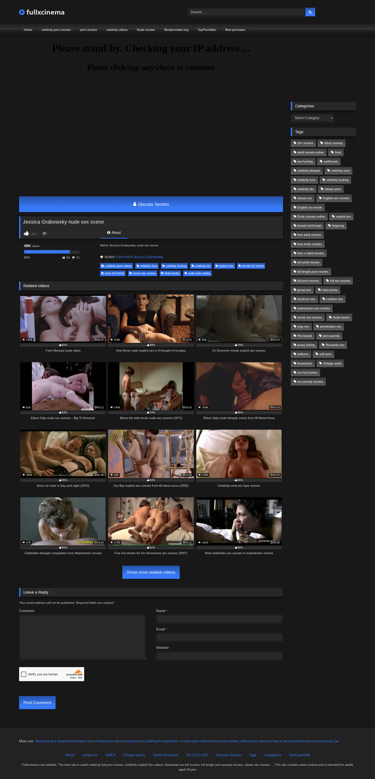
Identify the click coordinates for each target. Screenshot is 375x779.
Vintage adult (332, 363)
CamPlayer (152, 741)
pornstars (171, 741)
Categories (272, 755)
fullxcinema (45, 12)
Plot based (304, 335)
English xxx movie (309, 207)
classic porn (333, 189)
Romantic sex (335, 345)
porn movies (88, 29)
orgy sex (303, 326)
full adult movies (308, 262)
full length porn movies (312, 271)
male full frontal (114, 273)
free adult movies (309, 234)
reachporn (133, 741)
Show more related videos (151, 572)
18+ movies (305, 143)
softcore (302, 354)
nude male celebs (199, 273)
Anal (338, 152)
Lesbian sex (334, 299)
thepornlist (65, 741)
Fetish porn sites (109, 741)
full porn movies (308, 280)
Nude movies (146, 29)
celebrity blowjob (308, 170)
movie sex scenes (144, 273)
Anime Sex (84, 741)
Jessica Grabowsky (148, 257)
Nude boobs (171, 273)
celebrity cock (340, 170)
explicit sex (226, 265)
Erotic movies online (311, 216)
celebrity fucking (176, 265)
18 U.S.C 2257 (197, 755)
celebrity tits (203, 265)
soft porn (325, 354)
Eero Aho (123, 257)
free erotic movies (309, 244)
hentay (274, 741)
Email (161, 629)
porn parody (331, 335)
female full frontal (253, 265)
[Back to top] (361, 766)
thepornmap (44, 741)
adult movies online (310, 152)
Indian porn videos (196, 741)
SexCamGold (299, 755)
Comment (26, 611)
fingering (338, 225)
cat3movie (331, 161)
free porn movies (226, 741)
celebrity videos (117, 29)
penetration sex (330, 326)
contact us (90, 755)
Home (28, 29)
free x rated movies (310, 253)
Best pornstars (235, 29)
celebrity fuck (148, 265)
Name (162, 611)
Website (162, 648)
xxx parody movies (310, 381)
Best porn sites (254, 741)
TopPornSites (207, 29)
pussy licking (306, 345)
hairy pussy (330, 289)
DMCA (110, 755)
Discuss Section (153, 204)
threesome (304, 363)
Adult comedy (333, 143)
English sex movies (336, 198)
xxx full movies (307, 372)
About (116, 232)
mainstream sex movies (313, 308)
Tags (253, 755)
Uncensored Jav (326, 741)
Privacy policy (134, 755)
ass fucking (305, 161)
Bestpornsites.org (176, 29)
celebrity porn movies (56, 29)
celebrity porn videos (118, 265)
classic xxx (304, 198)
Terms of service (165, 755)
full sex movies (340, 280)
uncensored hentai (296, 741)
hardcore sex (306, 299)
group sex (304, 289)
